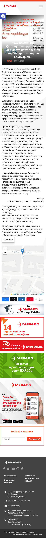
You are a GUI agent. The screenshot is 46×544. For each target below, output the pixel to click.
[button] (3, 16)
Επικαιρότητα (10, 476)
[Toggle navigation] (41, 6)
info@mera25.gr (14, 505)
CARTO (41, 294)
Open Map (8, 239)
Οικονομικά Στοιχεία (9, 481)
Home (7, 19)
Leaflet (14, 294)
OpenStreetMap (24, 294)
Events (15, 19)
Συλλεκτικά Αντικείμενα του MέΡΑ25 (32, 478)
